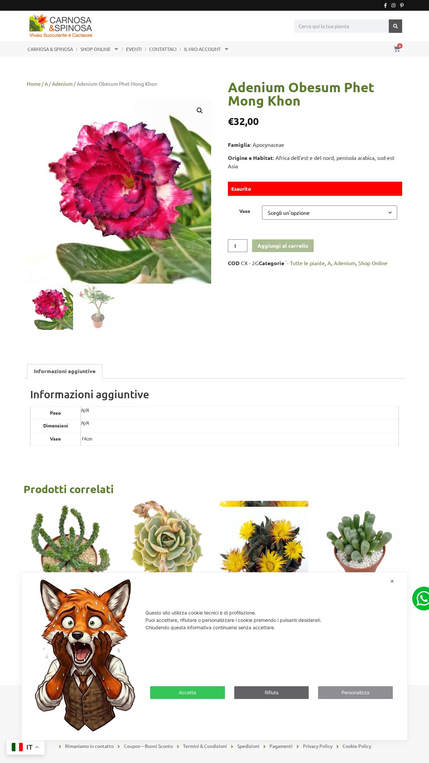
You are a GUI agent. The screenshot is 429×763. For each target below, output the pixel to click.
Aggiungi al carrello (282, 245)
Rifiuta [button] (272, 692)
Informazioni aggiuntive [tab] (65, 370)
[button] (200, 111)
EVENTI (134, 49)
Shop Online (372, 262)
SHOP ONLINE (95, 49)
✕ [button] (392, 581)
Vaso (244, 211)
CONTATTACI (163, 49)
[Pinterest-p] (402, 5)
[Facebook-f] (385, 5)
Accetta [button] (187, 692)
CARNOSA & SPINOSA (50, 49)
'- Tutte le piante (305, 262)
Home (34, 83)
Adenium (62, 83)
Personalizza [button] (355, 692)
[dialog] (214, 656)
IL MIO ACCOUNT (202, 49)
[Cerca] (395, 26)
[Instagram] (393, 5)
